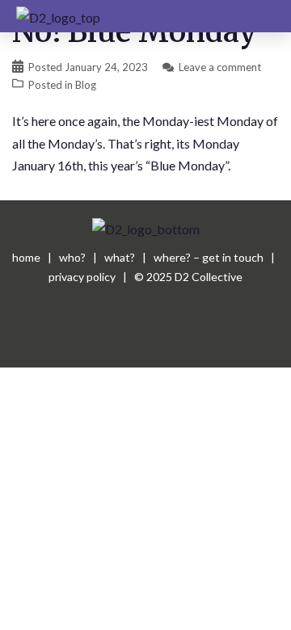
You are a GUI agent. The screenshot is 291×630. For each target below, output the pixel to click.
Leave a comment (220, 67)
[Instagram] (190, 339)
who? (72, 257)
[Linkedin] (101, 339)
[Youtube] (145, 339)
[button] (263, 16)
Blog (85, 84)
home (26, 257)
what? (119, 257)
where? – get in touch (209, 257)
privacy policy (82, 277)
